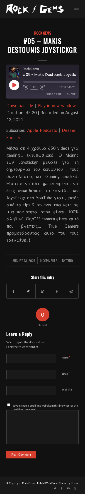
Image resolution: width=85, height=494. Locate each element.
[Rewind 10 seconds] (25, 87)
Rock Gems (42, 33)
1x (34, 87)
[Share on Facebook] (14, 291)
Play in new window (57, 105)
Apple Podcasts (42, 130)
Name (66, 357)
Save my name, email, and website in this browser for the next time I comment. (45, 407)
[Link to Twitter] (54, 488)
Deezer (68, 130)
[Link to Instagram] (75, 488)
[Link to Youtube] (68, 488)
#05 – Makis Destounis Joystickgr (42, 45)
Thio (69, 260)
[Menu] (76, 9)
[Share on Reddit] (71, 291)
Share (71, 94)
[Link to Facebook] (61, 488)
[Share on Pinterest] (57, 291)
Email (66, 373)
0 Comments (48, 260)
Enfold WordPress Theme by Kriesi (57, 483)
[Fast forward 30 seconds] (42, 87)
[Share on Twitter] (28, 291)
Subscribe (53, 94)
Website (67, 389)
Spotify (13, 137)
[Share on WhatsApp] (43, 291)
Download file (19, 105)
